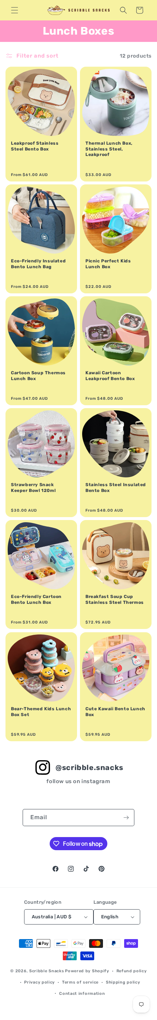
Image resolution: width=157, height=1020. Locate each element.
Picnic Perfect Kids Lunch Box (108, 263)
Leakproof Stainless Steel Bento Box (34, 146)
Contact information (82, 993)
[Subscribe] (126, 817)
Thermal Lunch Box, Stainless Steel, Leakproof (109, 149)
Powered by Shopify (87, 971)
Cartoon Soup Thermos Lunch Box (38, 375)
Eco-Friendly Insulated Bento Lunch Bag (38, 263)
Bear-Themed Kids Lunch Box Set (41, 711)
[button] (15, 10)
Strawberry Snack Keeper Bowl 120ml (33, 487)
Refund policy (131, 971)
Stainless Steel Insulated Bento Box (115, 487)
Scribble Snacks (46, 971)
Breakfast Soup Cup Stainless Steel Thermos (114, 599)
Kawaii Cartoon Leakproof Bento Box (110, 375)
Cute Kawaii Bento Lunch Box (115, 711)
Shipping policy (123, 982)
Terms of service (80, 982)
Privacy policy (39, 982)
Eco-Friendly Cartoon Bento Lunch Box (36, 599)
